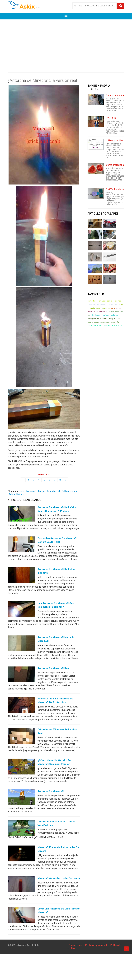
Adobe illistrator (17, 494)
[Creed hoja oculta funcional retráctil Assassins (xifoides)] (109, 257)
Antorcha (51, 491)
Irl (59, 491)
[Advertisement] (66, 43)
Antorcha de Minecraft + (52, 791)
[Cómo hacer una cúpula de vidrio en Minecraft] (95, 268)
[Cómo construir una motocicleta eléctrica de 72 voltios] (109, 223)
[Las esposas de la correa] (95, 246)
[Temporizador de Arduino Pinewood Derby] (95, 223)
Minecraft (31, 491)
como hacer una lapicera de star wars (105, 325)
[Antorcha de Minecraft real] (21, 675)
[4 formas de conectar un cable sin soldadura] (95, 279)
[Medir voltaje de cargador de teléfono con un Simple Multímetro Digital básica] (109, 268)
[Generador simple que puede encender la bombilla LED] (109, 279)
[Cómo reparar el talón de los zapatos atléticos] (95, 234)
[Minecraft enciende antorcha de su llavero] (21, 854)
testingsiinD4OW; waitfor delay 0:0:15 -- (104, 319)
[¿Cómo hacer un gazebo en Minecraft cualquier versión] (21, 767)
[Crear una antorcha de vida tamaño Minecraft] (21, 915)
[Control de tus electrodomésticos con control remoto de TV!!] (96, 99)
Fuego (41, 491)
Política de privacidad (96, 945)
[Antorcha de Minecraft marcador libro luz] (21, 644)
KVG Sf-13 (111, 118)
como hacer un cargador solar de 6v (103, 322)
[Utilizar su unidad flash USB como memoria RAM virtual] (96, 144)
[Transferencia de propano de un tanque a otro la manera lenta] (109, 234)
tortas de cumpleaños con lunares (102, 304)
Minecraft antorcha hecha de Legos (59, 878)
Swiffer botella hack (116, 189)
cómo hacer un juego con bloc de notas (105, 301)
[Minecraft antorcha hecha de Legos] (21, 885)
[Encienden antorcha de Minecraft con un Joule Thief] (21, 545)
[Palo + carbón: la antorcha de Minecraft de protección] (21, 705)
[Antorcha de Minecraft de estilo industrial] (21, 576)
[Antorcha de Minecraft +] (21, 798)
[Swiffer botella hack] (96, 193)
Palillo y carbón (69, 491)
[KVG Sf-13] (96, 121)
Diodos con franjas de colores (105, 315)
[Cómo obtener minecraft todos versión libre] (21, 828)
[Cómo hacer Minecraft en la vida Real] (21, 736)
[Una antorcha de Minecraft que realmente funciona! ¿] (21, 610)
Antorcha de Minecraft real (53, 668)
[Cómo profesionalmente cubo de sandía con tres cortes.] (96, 168)
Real (22, 491)
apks (113, 308)
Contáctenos (75, 945)
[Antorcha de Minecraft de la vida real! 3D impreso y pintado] (21, 514)
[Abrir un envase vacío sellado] (109, 246)
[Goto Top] (126, 948)
